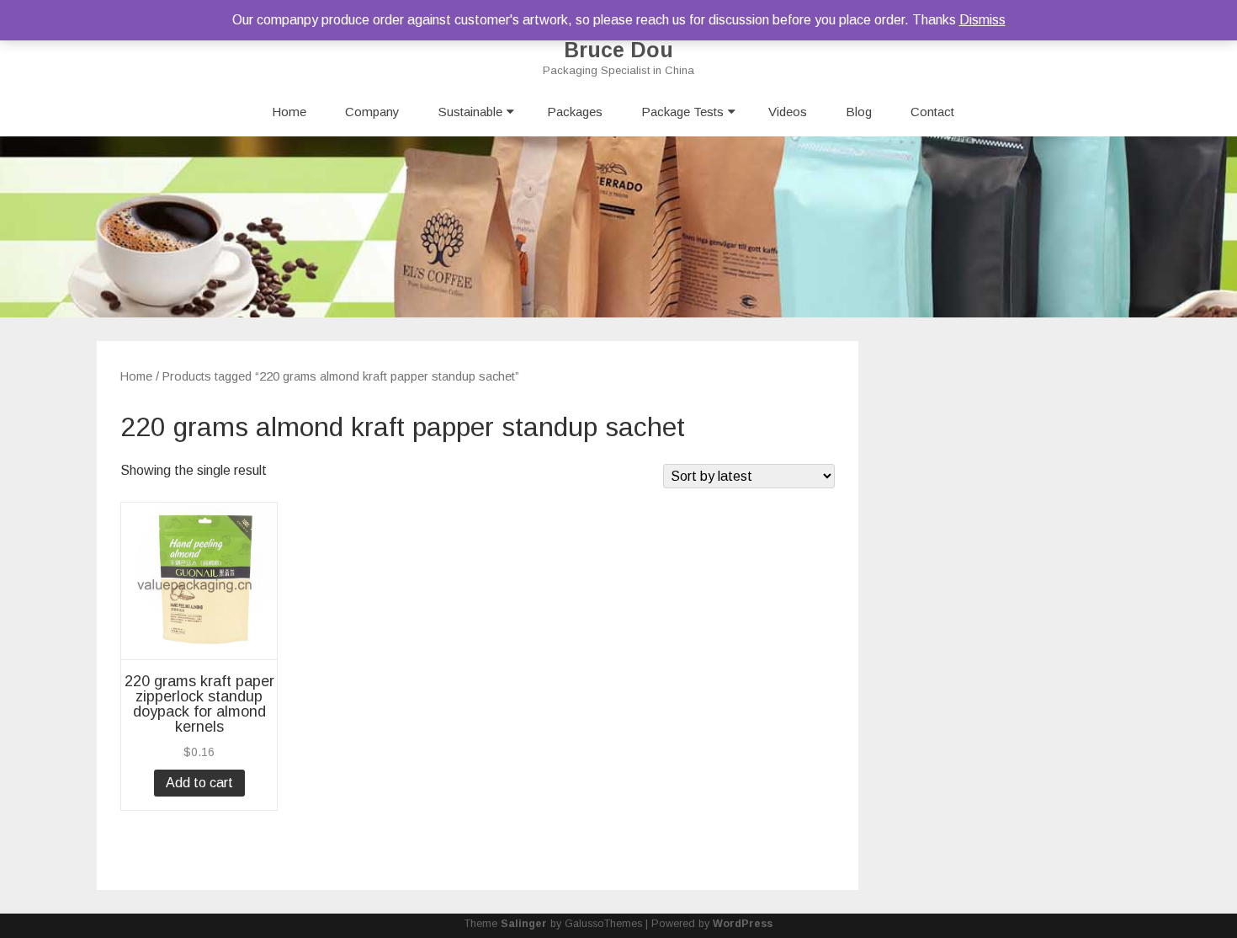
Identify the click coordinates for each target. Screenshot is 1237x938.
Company (372, 111)
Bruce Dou (618, 50)
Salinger (524, 924)
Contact (932, 111)
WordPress (742, 924)
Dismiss (982, 20)
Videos (787, 111)
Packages (575, 111)
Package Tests (682, 111)
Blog (859, 111)
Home (289, 111)
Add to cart (199, 782)
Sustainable (470, 111)
